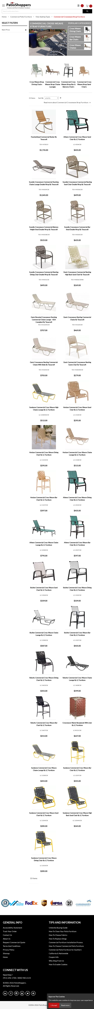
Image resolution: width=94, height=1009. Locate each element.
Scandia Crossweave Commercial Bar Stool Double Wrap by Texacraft (77, 228)
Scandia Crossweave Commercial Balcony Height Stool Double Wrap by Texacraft (43, 228)
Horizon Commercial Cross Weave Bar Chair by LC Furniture (43, 498)
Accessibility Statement (12, 928)
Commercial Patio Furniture (21, 17)
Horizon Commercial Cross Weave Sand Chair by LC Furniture (77, 408)
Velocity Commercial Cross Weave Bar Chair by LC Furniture (43, 724)
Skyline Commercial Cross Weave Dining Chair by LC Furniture (77, 589)
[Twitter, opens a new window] (27, 993)
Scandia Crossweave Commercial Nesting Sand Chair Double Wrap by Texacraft (77, 183)
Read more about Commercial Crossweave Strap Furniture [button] (66, 102)
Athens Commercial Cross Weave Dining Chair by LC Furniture (77, 498)
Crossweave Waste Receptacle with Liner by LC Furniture (77, 724)
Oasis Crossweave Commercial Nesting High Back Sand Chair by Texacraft (77, 273)
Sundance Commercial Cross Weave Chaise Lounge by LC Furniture (44, 769)
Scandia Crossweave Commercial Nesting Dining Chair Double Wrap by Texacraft (43, 273)
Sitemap (6, 953)
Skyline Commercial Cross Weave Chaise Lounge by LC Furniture (43, 634)
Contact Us (7, 935)
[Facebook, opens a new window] (11, 993)
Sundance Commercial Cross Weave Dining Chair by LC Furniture (44, 859)
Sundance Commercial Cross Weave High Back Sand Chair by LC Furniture (77, 814)
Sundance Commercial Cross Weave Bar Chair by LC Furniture (77, 769)
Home (4, 17)
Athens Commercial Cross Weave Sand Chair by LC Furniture (77, 138)
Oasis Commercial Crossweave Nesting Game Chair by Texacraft (77, 363)
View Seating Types (43, 17)
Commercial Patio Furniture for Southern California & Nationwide (65, 952)
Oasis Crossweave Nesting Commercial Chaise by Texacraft (77, 318)
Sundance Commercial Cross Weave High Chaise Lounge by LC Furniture (43, 408)
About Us (6, 939)
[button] (81, 6)
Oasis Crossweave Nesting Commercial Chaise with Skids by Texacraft (44, 363)
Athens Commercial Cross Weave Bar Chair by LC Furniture (77, 544)
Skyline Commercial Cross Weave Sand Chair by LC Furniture (44, 589)
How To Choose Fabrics (58, 935)
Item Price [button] (6, 30)
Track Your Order (10, 931)
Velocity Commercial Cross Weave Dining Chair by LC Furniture (43, 679)
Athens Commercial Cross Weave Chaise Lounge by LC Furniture (43, 544)
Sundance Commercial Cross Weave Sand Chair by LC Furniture (43, 814)
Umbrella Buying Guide (58, 928)
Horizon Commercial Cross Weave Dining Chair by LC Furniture (43, 453)
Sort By (40, 98)
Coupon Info (54, 957)
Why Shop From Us (56, 961)
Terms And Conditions (11, 946)
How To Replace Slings (58, 939)
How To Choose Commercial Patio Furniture (66, 946)
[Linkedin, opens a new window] (5, 993)
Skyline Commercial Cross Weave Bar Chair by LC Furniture (77, 634)
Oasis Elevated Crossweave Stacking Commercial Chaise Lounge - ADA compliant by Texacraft (44, 319)
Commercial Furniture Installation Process (66, 942)
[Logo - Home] (18, 5)
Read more (65, 1005)
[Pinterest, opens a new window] (33, 993)
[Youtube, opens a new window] (22, 993)
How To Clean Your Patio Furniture (62, 931)
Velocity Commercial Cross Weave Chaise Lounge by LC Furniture (77, 679)
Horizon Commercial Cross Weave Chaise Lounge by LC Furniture (77, 453)
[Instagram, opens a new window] (16, 993)
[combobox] (47, 11)
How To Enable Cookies (58, 964)
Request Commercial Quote (14, 942)
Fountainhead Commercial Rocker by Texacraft (44, 138)
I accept (54, 1005)
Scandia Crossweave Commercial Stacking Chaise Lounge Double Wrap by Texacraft (44, 183)
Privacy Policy (8, 950)
